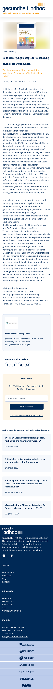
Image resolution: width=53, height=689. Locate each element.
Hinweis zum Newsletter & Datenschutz (26, 415)
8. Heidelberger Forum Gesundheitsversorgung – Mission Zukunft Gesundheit (25, 461)
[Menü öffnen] (48, 13)
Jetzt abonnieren (26, 407)
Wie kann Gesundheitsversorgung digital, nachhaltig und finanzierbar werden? (25, 439)
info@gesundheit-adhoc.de (15, 636)
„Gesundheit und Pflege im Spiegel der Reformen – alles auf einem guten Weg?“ (25, 506)
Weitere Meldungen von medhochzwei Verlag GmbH (26, 430)
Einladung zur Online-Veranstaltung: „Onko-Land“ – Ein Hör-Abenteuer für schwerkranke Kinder (26, 483)
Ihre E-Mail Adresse (16, 398)
